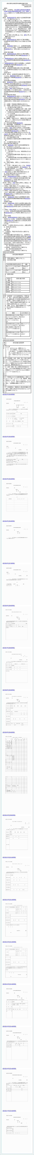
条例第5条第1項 (11, 39)
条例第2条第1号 (11, 17)
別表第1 (28, 165)
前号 (25, 35)
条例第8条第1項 (11, 96)
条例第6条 (13, 76)
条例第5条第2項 (9, 58)
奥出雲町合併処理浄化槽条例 (17, 11)
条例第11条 (11, 197)
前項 (11, 88)
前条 (14, 182)
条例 (29, 236)
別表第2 (24, 167)
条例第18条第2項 (12, 217)
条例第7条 (10, 82)
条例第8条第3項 (12, 176)
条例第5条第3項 (9, 63)
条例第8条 (10, 145)
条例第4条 (10, 46)
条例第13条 (11, 203)
